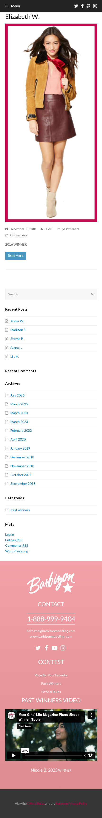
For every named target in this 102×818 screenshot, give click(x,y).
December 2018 (22, 457)
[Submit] (92, 294)
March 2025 (19, 404)
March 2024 (19, 413)
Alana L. (16, 348)
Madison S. (18, 330)
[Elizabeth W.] (51, 123)
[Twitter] (38, 648)
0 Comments (18, 235)
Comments (16, 545)
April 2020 (18, 439)
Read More (15, 256)
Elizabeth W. (22, 16)
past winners (70, 229)
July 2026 (17, 395)
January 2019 (20, 448)
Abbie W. (17, 321)
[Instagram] (62, 648)
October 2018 (21, 475)
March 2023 (19, 422)
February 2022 (21, 430)
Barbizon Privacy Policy (71, 803)
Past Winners (51, 683)
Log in (9, 534)
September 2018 (22, 483)
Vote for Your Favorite (51, 675)
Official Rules (51, 692)
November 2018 (22, 466)
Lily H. (14, 356)
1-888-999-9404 (51, 619)
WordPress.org (16, 551)
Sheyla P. (16, 339)
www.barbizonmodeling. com (51, 636)
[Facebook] (46, 648)
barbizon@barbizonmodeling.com (51, 631)
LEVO (48, 229)
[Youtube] (54, 648)
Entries (14, 540)
